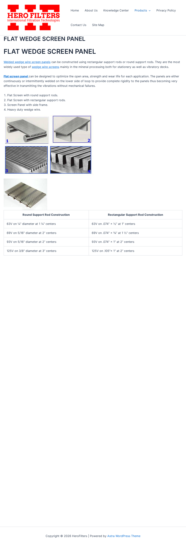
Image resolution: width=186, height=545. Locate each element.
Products (141, 10)
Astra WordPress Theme (123, 536)
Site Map (98, 25)
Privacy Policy (166, 10)
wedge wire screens (45, 67)
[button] (149, 10)
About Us (91, 10)
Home (75, 10)
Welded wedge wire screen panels (27, 62)
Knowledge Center (116, 10)
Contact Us (78, 25)
